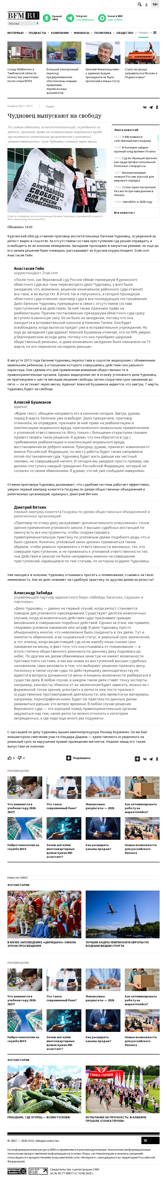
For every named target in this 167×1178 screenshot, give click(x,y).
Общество (125, 33)
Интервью (15, 33)
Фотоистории (18, 885)
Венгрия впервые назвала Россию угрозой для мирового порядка (134, 176)
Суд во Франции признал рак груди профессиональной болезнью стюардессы (135, 162)
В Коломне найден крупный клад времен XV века (135, 149)
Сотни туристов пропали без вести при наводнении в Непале (135, 191)
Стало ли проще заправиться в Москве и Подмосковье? (141, 73)
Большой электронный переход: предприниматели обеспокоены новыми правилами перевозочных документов (62, 81)
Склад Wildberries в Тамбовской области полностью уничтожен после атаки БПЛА (22, 75)
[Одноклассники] (157, 107)
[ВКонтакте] (144, 107)
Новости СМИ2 (17, 877)
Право (144, 33)
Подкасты (37, 33)
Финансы (81, 33)
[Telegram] (151, 107)
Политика (102, 33)
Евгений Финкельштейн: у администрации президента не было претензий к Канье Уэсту (103, 75)
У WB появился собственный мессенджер (132, 139)
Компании (60, 33)
